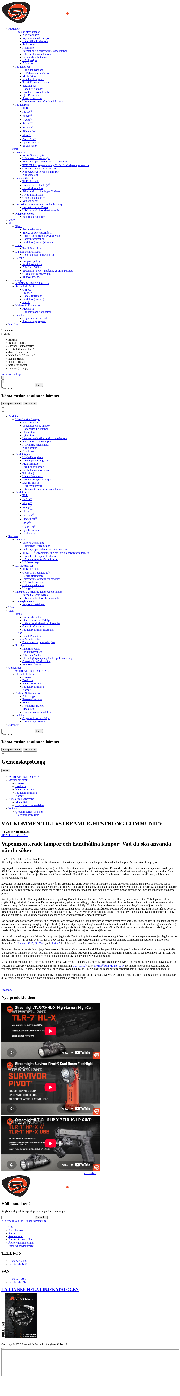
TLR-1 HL (80, 965)
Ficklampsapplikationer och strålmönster (44, 161)
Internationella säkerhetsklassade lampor (44, 50)
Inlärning (20, 151)
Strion (26, 135)
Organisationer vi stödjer (36, 318)
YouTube (19, 1220)
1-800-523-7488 (17, 1260)
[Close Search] (2, 407)
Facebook (9, 1220)
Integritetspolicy (31, 261)
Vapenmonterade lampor (36, 38)
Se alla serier (29, 145)
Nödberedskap (30, 174)
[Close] (2, 753)
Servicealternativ (31, 229)
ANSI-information (32, 194)
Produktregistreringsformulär (38, 242)
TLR (25, 107)
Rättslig (19, 257)
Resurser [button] (13, 148)
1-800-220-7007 (17, 1278)
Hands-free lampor (32, 88)
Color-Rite (29, 139)
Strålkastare (28, 44)
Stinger (27, 115)
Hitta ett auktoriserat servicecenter (41, 235)
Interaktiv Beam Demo (35, 207)
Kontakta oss (15, 1229)
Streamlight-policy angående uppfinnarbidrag (47, 270)
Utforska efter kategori (27, 31)
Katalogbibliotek (24, 213)
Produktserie (22, 104)
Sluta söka (30, 403)
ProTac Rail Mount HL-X (109, 965)
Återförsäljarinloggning (21, 1242)
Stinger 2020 (25, 943)
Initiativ (19, 314)
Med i (25, 702)
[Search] (2, 377)
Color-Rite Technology (36, 185)
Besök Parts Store (32, 248)
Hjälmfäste (28, 47)
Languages (7, 330)
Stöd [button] (11, 223)
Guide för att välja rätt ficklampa (40, 168)
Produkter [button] (13, 28)
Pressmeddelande (32, 699)
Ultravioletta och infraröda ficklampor (43, 101)
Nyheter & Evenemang (28, 305)
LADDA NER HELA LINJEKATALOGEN (40, 1289)
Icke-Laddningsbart (33, 79)
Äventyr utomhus (32, 98)
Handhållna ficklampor (35, 41)
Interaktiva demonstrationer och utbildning (38, 204)
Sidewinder (29, 131)
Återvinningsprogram (34, 321)
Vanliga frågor (30, 200)
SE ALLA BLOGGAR (14, 835)
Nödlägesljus (29, 60)
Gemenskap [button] (15, 280)
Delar (18, 245)
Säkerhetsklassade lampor (36, 53)
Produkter (13, 416)
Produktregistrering (33, 299)
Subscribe (41, 1217)
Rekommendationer (33, 705)
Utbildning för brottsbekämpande (40, 210)
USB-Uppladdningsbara (35, 72)
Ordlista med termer (33, 197)
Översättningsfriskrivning (36, 273)
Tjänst (18, 226)
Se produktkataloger (33, 216)
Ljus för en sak (30, 95)
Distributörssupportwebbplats (38, 254)
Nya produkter (30, 34)
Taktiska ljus (29, 85)
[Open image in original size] (58, 22)
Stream (27, 123)
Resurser (13, 536)
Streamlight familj (25, 286)
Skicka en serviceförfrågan (37, 232)
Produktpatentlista (32, 264)
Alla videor (90, 1173)
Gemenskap (15, 667)
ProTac (27, 111)
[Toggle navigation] (2, 411)
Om (10, 1226)
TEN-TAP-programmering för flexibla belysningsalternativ (55, 165)
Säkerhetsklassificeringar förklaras (41, 191)
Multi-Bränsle (30, 76)
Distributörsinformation (28, 251)
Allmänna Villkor (32, 267)
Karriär (26, 302)
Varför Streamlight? (33, 155)
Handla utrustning (32, 295)
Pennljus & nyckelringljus (36, 91)
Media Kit (28, 308)
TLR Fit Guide (30, 181)
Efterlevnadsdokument (20, 1245)
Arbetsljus (28, 63)
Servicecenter (15, 1236)
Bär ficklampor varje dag (36, 82)
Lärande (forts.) (24, 178)
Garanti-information (33, 238)
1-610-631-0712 (17, 1282)
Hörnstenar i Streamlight (36, 158)
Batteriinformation (32, 188)
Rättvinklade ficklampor (35, 57)
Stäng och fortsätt (12, 403)
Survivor (28, 127)
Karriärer (13, 324)
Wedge (27, 119)
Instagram (40, 1220)
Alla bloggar (29, 696)
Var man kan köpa (11, 374)
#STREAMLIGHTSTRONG (32, 283)
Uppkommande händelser (36, 311)
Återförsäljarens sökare (21, 1239)
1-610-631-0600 (17, 1263)
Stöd (11, 610)
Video (11, 219)
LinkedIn (30, 1220)
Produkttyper (22, 66)
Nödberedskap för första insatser (40, 171)
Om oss (26, 289)
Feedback (27, 292)
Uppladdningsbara (32, 69)
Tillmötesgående (31, 276)
